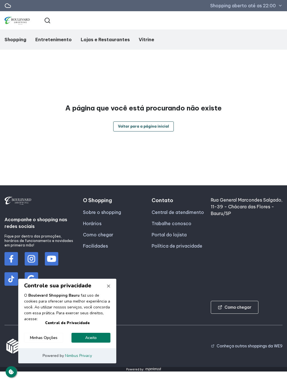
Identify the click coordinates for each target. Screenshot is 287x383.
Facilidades (95, 246)
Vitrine (146, 39)
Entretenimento (53, 39)
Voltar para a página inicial (143, 126)
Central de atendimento (178, 212)
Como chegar (98, 234)
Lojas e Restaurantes (105, 39)
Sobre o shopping (102, 212)
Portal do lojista (169, 234)
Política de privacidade (177, 246)
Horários (92, 223)
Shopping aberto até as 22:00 (243, 5)
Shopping (15, 39)
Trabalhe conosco (171, 223)
